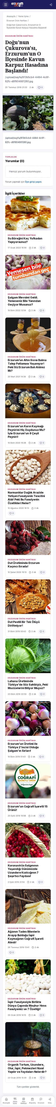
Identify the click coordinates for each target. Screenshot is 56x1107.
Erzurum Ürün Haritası (17, 20)
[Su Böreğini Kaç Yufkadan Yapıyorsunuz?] (28, 213)
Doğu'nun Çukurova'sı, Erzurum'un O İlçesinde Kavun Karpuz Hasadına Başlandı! (27, 26)
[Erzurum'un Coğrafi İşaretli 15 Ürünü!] (28, 781)
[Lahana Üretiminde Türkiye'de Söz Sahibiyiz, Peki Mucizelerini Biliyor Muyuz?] (28, 656)
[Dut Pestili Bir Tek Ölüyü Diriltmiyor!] (28, 596)
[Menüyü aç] (5, 4)
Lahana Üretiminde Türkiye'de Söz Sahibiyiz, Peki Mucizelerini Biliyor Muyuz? (28, 684)
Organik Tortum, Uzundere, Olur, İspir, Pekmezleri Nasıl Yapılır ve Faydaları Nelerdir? (27, 1068)
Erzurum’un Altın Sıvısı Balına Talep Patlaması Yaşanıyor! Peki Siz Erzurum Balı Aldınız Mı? (27, 365)
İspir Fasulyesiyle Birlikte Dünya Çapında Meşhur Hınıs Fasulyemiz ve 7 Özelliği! (27, 1005)
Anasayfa (11, 16)
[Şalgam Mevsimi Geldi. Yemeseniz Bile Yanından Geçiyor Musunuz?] (28, 272)
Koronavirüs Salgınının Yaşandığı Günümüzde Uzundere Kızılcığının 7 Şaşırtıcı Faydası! (23, 871)
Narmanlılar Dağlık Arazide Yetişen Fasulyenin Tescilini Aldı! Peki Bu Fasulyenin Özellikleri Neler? (26, 498)
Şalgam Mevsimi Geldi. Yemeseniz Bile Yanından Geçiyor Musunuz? (24, 301)
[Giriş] (51, 5)
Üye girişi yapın (33, 181)
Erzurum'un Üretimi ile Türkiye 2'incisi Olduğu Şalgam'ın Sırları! (23, 747)
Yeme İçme (23, 16)
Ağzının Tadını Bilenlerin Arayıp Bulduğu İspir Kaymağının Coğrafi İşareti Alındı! (26, 937)
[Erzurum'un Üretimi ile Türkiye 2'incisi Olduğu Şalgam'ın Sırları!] (28, 718)
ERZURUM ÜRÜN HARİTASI (19, 36)
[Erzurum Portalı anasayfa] (28, 4)
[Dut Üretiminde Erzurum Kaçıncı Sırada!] (28, 537)
